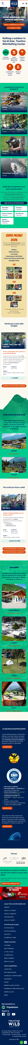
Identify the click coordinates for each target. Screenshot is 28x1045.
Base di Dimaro (9, 958)
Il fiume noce (8, 955)
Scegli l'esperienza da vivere (14, 24)
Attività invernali (10, 931)
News (6, 995)
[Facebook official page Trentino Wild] (4, 1014)
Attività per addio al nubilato (14, 552)
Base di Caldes (9, 961)
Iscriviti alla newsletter (10, 883)
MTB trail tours (14, 252)
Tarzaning (14, 254)
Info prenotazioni (10, 972)
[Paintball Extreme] (10, 298)
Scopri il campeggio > (14, 678)
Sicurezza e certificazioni (13, 975)
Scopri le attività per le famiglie (14, 386)
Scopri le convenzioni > (14, 711)
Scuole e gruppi (9, 920)
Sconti (6, 982)
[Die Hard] (14, 518)
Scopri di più (7, 747)
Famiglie (7, 907)
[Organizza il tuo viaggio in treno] (14, 893)
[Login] (23, 3)
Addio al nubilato (10, 913)
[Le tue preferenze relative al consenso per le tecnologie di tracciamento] (25, 1042)
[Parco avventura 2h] (10, 287)
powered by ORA (14, 1039)
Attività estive (9, 928)
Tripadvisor (12, 1007)
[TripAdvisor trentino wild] (4, 1007)
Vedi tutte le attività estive (14, 203)
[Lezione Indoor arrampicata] (10, 276)
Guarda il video (14, 28)
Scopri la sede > (14, 454)
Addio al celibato (10, 910)
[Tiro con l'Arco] (18, 270)
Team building (9, 917)
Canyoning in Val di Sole (14, 256)
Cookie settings (16, 1034)
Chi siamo (7, 945)
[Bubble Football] (18, 298)
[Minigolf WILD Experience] (10, 270)
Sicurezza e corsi (10, 937)
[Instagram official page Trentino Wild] (9, 1014)
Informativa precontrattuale (14, 988)
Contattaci (8, 969)
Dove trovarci (9, 948)
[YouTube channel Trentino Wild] (14, 1014)
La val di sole (8, 951)
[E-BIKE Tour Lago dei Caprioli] (14, 356)
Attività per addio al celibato (14, 549)
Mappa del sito (9, 992)
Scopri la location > (14, 613)
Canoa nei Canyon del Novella (14, 258)
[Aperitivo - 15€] (18, 276)
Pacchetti (7, 934)
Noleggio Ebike (14, 260)
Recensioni (7, 979)
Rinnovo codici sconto (11, 985)
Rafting (14, 250)
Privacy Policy (7, 1034)
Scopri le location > (14, 646)
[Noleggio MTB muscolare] (18, 287)
